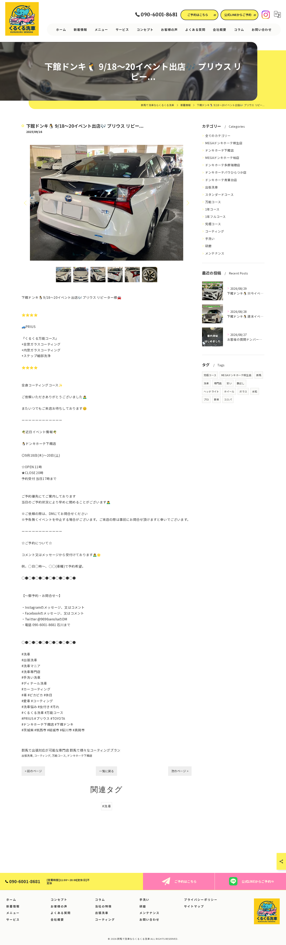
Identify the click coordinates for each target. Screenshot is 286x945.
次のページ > (179, 771)
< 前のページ (33, 771)
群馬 (258, 375)
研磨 (208, 246)
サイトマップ (194, 906)
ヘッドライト (211, 391)
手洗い (210, 238)
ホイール (229, 391)
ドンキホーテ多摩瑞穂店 (222, 165)
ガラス (243, 391)
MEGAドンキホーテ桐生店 (224, 143)
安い (229, 383)
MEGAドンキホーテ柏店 (222, 157)
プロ (206, 399)
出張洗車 (27, 756)
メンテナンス (214, 253)
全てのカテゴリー (218, 135)
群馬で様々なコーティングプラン (95, 750)
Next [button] (187, 203)
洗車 (206, 383)
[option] (107, 202)
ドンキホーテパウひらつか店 (226, 172)
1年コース (212, 209)
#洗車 (106, 806)
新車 (216, 399)
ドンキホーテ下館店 (79, 756)
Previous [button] (26, 203)
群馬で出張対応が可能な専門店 (45, 750)
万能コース (59, 756)
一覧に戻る (106, 771)
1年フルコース (215, 216)
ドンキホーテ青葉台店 (221, 180)
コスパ (228, 399)
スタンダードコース (219, 194)
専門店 (218, 383)
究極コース (213, 224)
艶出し (241, 383)
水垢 (254, 391)
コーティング (42, 756)
